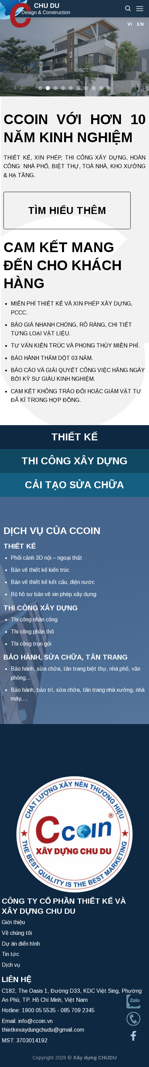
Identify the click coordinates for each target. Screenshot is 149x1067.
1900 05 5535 (39, 1010)
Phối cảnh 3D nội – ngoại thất (46, 558)
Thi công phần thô (32, 632)
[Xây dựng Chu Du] (57, 14)
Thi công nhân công (34, 619)
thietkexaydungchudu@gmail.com (43, 1030)
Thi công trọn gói (31, 644)
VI (130, 24)
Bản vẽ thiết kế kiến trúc (40, 570)
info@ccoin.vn (35, 1021)
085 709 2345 (78, 1010)
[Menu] (139, 8)
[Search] (128, 8)
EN (140, 24)
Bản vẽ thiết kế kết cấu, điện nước (53, 582)
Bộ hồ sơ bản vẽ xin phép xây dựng (53, 594)
